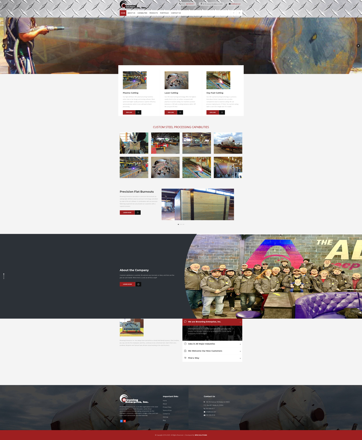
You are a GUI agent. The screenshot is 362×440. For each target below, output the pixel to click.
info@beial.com (235, 4)
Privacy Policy (167, 407)
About (165, 404)
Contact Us (166, 414)
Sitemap (165, 417)
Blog (164, 420)
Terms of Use (167, 410)
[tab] (212, 322)
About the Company (134, 270)
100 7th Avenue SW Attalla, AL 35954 (212, 4)
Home (165, 400)
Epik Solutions (201, 435)
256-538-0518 (210, 415)
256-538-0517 (190, 4)
